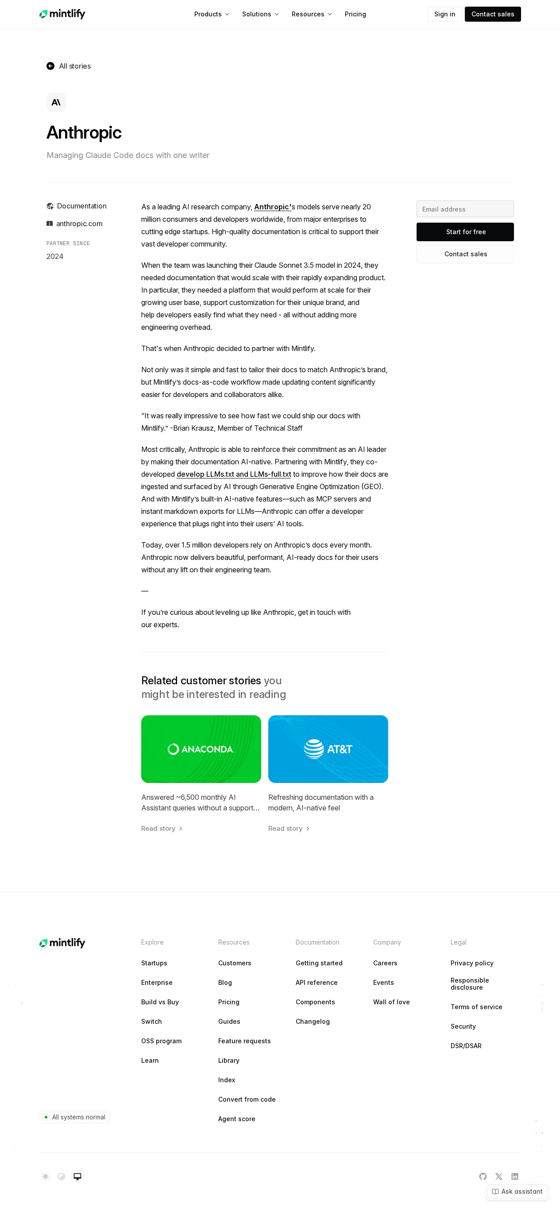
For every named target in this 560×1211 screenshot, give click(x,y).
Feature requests (244, 1041)
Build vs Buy (160, 1002)
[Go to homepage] (62, 14)
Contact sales (492, 14)
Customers (234, 963)
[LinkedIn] (515, 1176)
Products (208, 14)
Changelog (313, 1021)
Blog (225, 982)
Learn (150, 1060)
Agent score (236, 1118)
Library (228, 1060)
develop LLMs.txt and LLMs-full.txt (234, 474)
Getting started (319, 963)
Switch (151, 1021)
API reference (317, 982)
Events (383, 982)
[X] (499, 1176)
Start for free (466, 231)
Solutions (256, 14)
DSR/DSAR (466, 1045)
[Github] (483, 1176)
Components (315, 1002)
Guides (229, 1021)
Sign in (445, 14)
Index (226, 1080)
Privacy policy (472, 963)
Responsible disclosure (470, 984)
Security (463, 1026)
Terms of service (476, 1006)
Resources (308, 14)
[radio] (45, 1176)
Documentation (82, 205)
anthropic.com (79, 223)
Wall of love (391, 1002)
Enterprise (157, 982)
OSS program (161, 1041)
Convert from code (247, 1099)
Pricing (355, 14)
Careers (385, 963)
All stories (75, 66)
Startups (154, 963)
